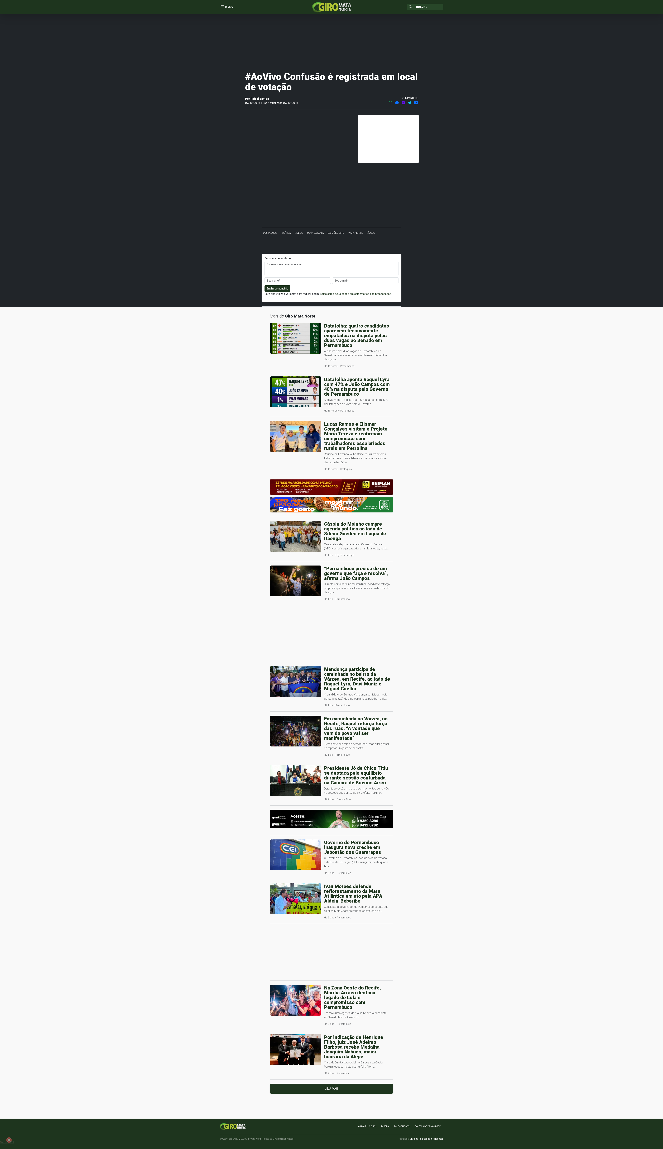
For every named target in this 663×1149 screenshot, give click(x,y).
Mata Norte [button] (355, 232)
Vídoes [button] (371, 232)
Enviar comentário (277, 288)
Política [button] (286, 232)
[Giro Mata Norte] (331, 6)
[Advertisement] (331, 42)
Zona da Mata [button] (315, 232)
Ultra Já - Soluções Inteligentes (426, 1138)
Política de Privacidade (428, 1126)
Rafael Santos (260, 98)
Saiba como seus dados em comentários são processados (355, 294)
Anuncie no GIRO (366, 1126)
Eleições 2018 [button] (336, 232)
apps (386, 1126)
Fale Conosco (402, 1126)
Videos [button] (299, 232)
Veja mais (332, 1088)
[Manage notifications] (9, 1140)
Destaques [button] (270, 232)
